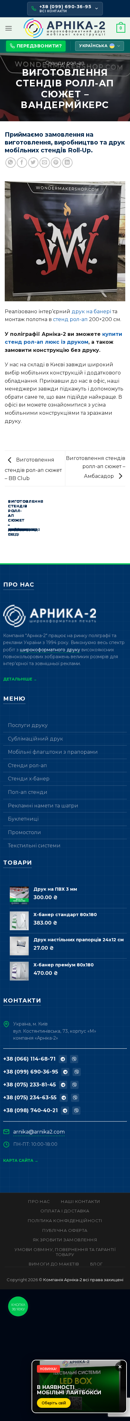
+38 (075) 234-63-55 (29, 1098)
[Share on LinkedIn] (67, 162)
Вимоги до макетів (54, 1263)
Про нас (39, 1201)
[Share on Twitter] (33, 162)
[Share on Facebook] (22, 162)
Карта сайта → (20, 1160)
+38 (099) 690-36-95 (30, 1072)
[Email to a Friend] (44, 162)
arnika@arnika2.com (39, 1132)
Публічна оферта (65, 1230)
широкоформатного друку (50, 650)
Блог (96, 1263)
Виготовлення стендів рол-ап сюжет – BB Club (33, 469)
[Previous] (6, 527)
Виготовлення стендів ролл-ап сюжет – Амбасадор (95, 467)
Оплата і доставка (65, 1210)
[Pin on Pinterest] (56, 162)
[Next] (23, 527)
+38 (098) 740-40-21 (30, 1110)
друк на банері (91, 311)
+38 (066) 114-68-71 (29, 1059)
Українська (93, 45)
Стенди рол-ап (65, 63)
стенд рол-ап (70, 319)
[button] (8, 28)
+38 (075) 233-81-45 (29, 1085)
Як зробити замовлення (65, 1239)
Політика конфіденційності (65, 1220)
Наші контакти (80, 1201)
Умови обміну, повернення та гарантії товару (65, 1252)
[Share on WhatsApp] (10, 162)
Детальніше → (20, 679)
